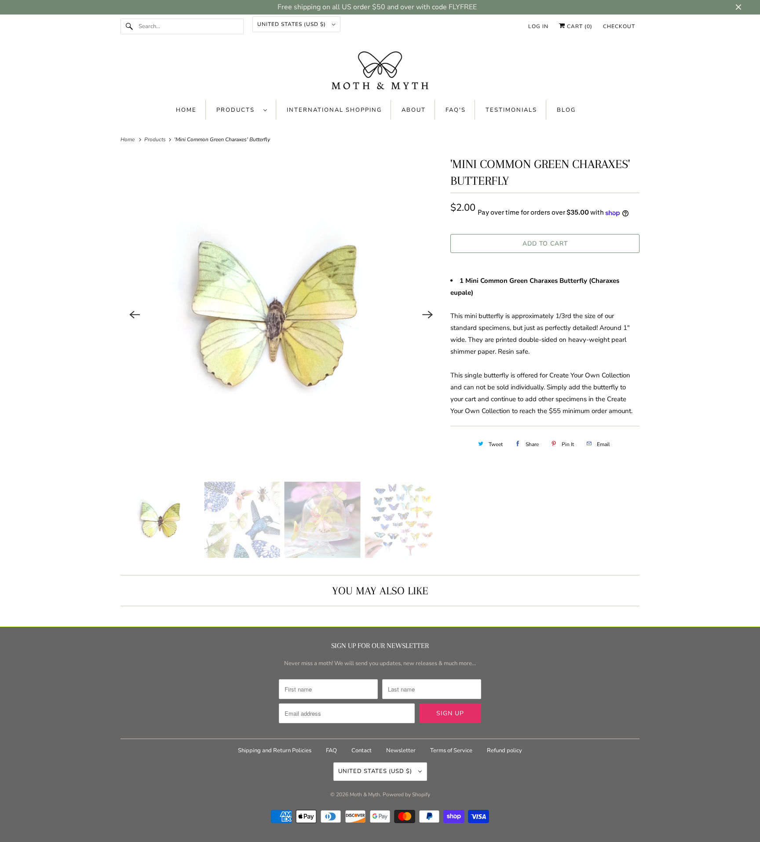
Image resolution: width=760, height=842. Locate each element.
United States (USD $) (292, 24)
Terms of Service (451, 750)
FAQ (331, 750)
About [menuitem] (414, 110)
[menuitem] (242, 110)
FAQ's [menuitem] (456, 110)
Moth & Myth (365, 794)
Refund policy (504, 750)
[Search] (129, 26)
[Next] (427, 314)
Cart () (578, 26)
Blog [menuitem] (566, 110)
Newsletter (401, 750)
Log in (538, 26)
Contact (361, 750)
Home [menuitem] (186, 110)
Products (237, 110)
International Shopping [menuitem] (334, 110)
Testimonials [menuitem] (511, 110)
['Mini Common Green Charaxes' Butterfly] (281, 314)
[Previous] (134, 314)
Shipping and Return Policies (275, 750)
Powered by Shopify (406, 794)
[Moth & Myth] (380, 71)
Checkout (619, 26)
